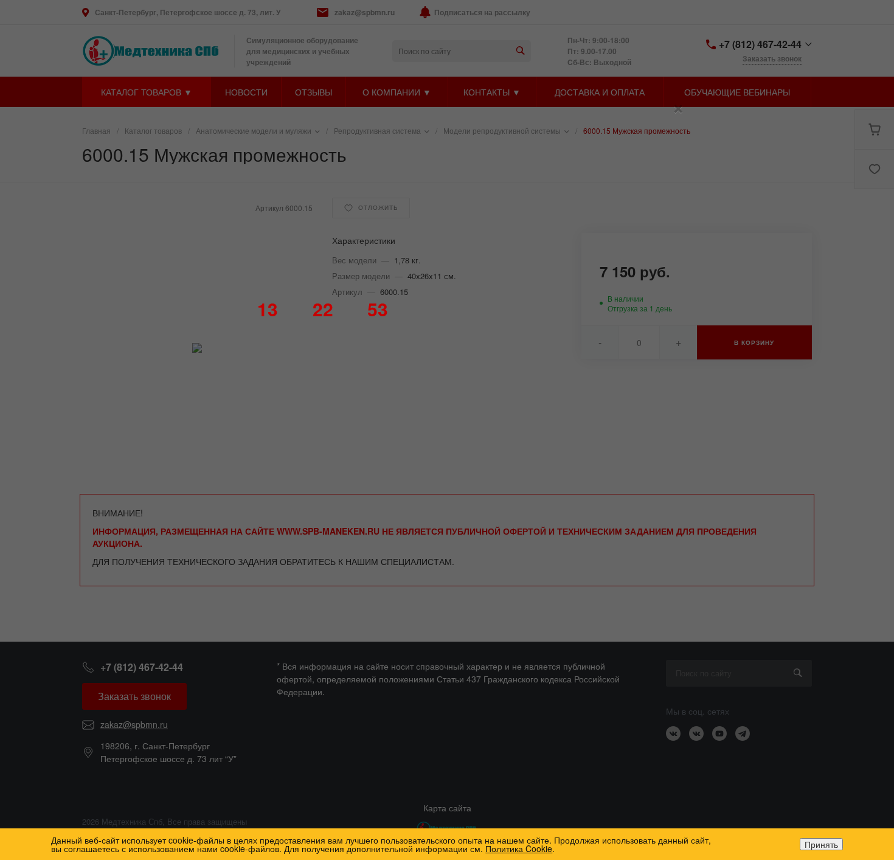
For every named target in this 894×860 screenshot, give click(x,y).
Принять (821, 844)
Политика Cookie (518, 848)
